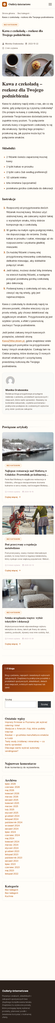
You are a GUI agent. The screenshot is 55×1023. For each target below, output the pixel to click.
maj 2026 (9, 790)
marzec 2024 (11, 844)
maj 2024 (9, 838)
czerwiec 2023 (12, 867)
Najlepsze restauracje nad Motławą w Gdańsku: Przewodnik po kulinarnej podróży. (26, 474)
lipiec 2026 (10, 783)
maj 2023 (9, 870)
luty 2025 (9, 809)
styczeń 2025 (11, 812)
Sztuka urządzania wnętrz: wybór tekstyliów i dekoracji (24, 620)
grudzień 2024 (12, 816)
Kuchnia (9, 896)
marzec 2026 (11, 796)
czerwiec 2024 (12, 835)
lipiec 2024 (10, 832)
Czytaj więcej (11, 497)
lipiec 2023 (10, 864)
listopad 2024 (12, 819)
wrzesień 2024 (12, 825)
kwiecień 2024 (12, 841)
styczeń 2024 (12, 848)
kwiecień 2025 (12, 803)
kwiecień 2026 (12, 793)
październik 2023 (13, 857)
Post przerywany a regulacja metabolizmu (21, 546)
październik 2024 (13, 822)
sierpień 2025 (11, 800)
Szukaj (8, 699)
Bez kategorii (10, 25)
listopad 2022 (11, 873)
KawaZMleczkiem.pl (13, 341)
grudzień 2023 (12, 851)
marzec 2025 (11, 806)
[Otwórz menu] (50, 4)
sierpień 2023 (11, 861)
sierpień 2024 (12, 828)
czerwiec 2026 (12, 787)
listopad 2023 (11, 854)
